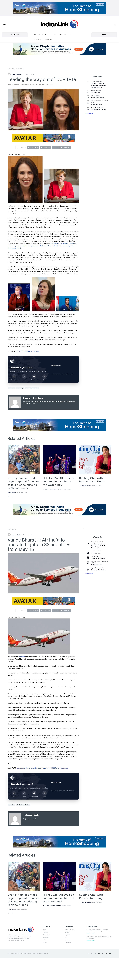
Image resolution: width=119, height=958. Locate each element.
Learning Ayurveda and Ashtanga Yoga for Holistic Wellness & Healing (99, 85)
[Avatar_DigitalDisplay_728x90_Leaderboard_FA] (43, 138)
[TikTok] (102, 953)
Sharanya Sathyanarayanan (52, 489)
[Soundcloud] (99, 953)
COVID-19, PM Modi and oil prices (28, 351)
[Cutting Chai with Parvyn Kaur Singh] (95, 459)
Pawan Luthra (17, 74)
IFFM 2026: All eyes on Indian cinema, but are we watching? (58, 481)
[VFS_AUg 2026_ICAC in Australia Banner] (59, 49)
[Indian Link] (59, 25)
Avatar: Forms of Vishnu (98, 98)
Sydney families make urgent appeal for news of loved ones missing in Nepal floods (98, 930)
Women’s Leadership (32, 388)
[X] (106, 953)
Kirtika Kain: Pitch (96, 104)
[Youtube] (110, 953)
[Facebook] (88, 953)
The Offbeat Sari (96, 92)
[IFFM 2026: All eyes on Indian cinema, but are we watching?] (59, 459)
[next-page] (12, 496)
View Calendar (89, 113)
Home (9, 68)
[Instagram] (91, 953)
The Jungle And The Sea (98, 109)
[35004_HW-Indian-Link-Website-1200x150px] (59, 8)
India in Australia (18, 68)
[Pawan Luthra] (9, 74)
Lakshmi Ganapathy (85, 485)
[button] (115, 25)
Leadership (20, 388)
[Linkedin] (95, 953)
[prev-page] (9, 496)
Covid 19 (11, 388)
